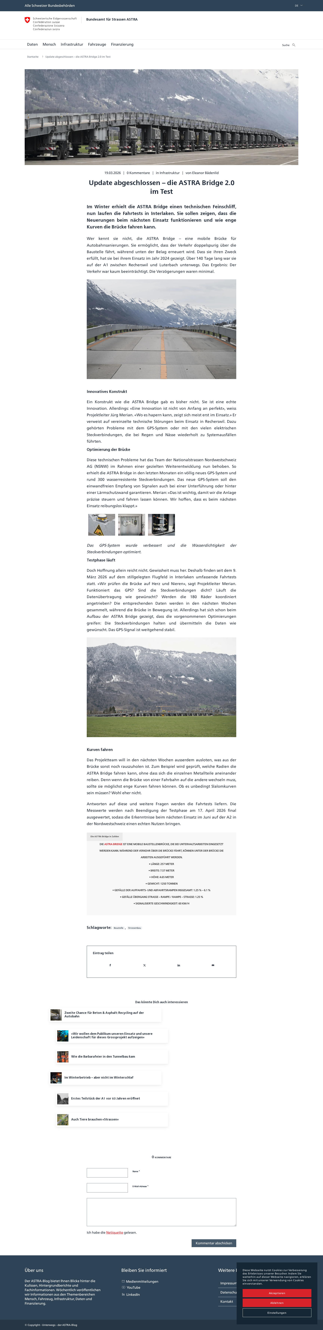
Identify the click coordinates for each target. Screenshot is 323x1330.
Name (136, 1171)
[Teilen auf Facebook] (110, 965)
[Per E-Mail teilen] (213, 965)
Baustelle (118, 928)
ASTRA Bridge (113, 844)
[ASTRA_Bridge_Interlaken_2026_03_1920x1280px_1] (161, 120)
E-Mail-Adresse (141, 1186)
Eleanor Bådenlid (205, 173)
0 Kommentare (138, 173)
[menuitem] (295, 5)
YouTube (133, 1287)
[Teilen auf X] (144, 965)
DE (296, 5)
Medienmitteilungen (142, 1281)
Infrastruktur (170, 173)
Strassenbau (134, 928)
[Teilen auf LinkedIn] (179, 965)
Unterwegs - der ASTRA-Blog (59, 1324)
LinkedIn (133, 1295)
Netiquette (114, 1232)
